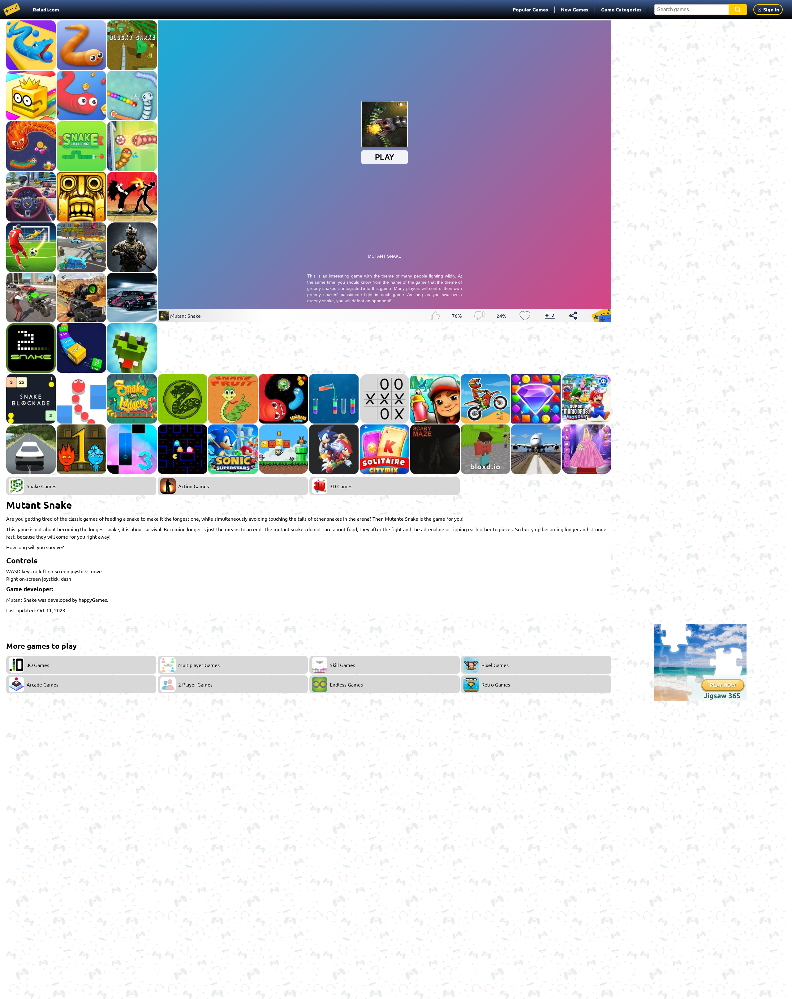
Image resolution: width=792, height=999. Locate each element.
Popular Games (530, 9)
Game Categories (621, 9)
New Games (574, 9)
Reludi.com (46, 9)
